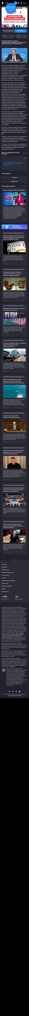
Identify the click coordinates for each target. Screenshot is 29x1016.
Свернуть (14, 561)
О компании (4, 564)
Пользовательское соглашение (8, 580)
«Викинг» (4, 635)
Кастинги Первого (5, 575)
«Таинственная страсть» (7, 637)
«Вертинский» (19, 635)
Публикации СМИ (5, 591)
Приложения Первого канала (8, 572)
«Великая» (13, 635)
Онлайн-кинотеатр (6, 569)
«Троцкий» (8, 635)
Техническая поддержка (7, 586)
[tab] (8, 31)
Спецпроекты (4, 567)
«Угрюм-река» (21, 634)
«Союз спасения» (14, 634)
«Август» (17, 632)
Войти (25, 3)
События (3, 588)
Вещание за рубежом (19, 599)
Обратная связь (5, 583)
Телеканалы (12, 666)
